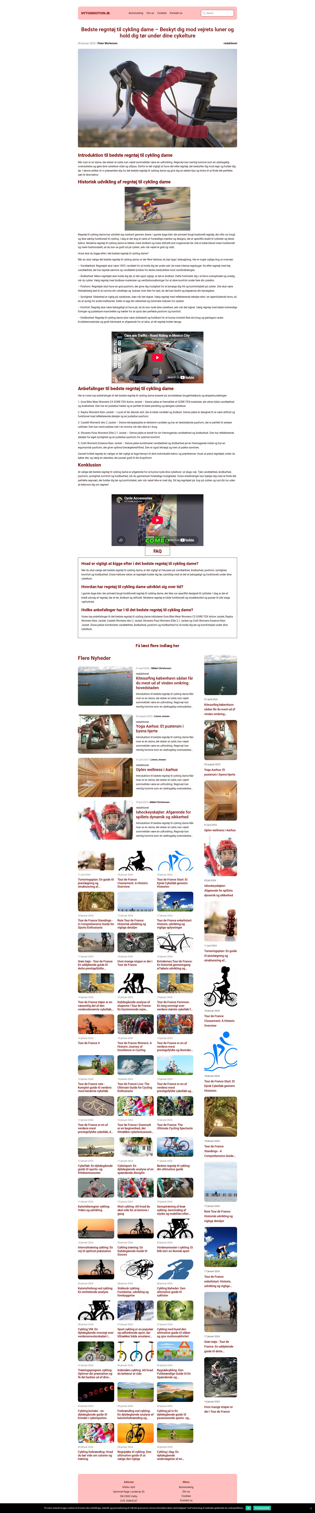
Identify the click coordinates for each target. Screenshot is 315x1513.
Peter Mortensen (107, 43)
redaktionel (230, 43)
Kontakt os (176, 13)
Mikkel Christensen (161, 668)
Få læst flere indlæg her (157, 645)
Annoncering (136, 13)
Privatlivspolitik (262, 1508)
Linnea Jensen (161, 716)
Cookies (162, 13)
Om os (150, 13)
